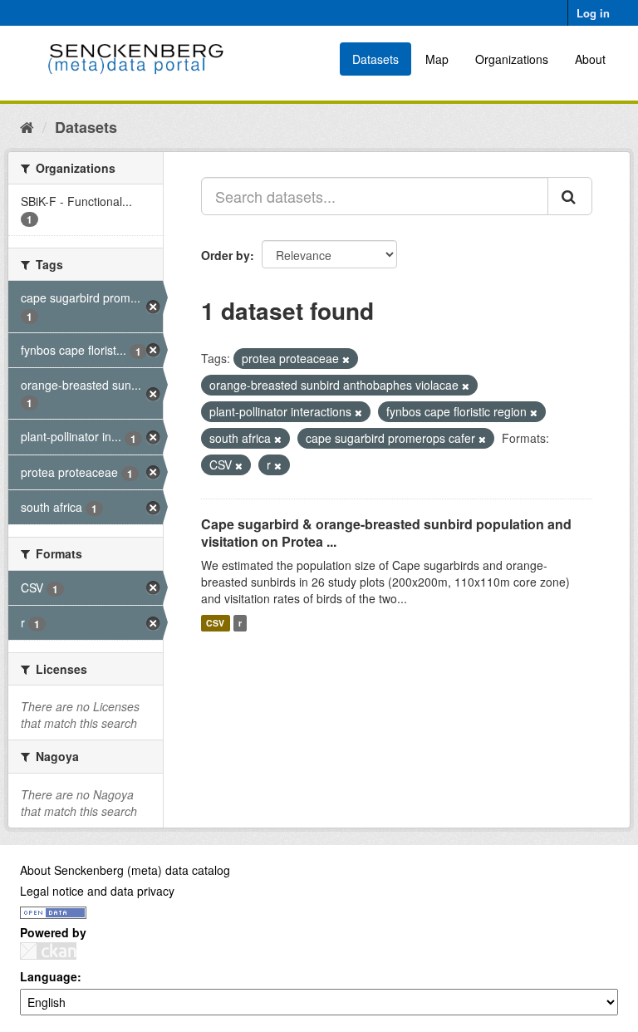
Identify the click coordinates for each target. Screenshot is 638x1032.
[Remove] (346, 359)
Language (48, 976)
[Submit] (569, 196)
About (590, 59)
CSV (215, 623)
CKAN (48, 951)
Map (437, 59)
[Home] (27, 126)
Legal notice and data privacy (97, 890)
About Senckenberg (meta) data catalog (125, 870)
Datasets (375, 59)
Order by (225, 255)
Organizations (511, 59)
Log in (593, 13)
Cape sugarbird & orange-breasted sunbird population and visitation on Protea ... (386, 532)
